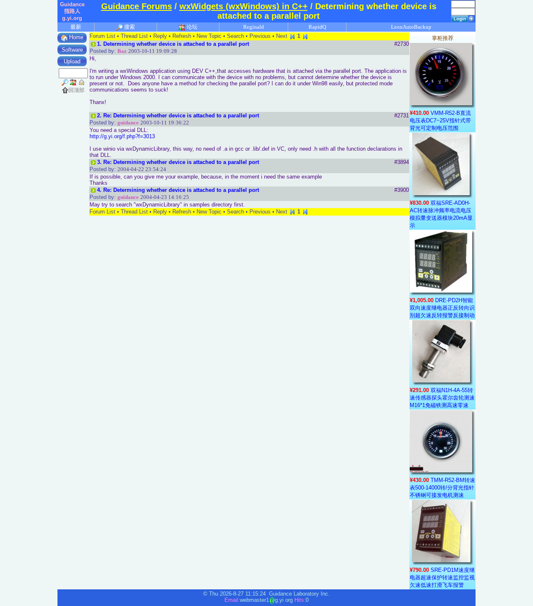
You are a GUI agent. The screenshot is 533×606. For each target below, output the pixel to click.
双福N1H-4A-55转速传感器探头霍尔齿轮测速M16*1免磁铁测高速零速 (442, 397)
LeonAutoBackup (411, 27)
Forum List (102, 36)
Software (72, 50)
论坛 (191, 27)
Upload (72, 61)
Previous (260, 36)
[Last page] (305, 36)
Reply (160, 36)
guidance (128, 122)
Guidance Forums (136, 6)
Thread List (134, 36)
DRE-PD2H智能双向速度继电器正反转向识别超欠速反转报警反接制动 (442, 307)
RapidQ (317, 27)
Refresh (181, 36)
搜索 (129, 27)
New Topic (209, 36)
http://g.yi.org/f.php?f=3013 (122, 136)
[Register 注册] (471, 18)
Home (75, 37)
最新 (75, 27)
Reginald (253, 27)
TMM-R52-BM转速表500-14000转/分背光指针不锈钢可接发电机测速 (442, 487)
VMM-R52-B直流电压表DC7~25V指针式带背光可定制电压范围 (440, 120)
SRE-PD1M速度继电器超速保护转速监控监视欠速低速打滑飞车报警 (442, 577)
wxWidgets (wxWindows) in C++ (243, 6)
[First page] (292, 36)
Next (281, 36)
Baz (122, 51)
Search (235, 36)
